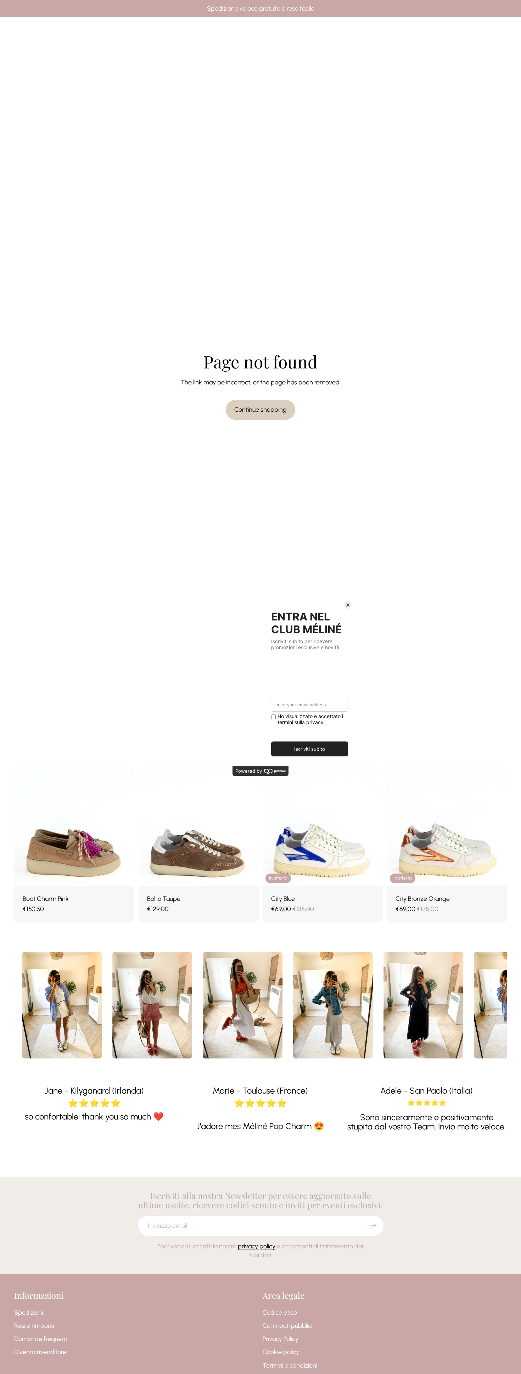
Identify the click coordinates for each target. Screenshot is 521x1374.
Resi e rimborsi (34, 1326)
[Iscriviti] (373, 1226)
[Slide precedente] (24, 826)
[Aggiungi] (371, 875)
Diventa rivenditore (40, 1352)
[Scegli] (123, 875)
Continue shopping (260, 410)
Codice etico (280, 1312)
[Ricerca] (468, 30)
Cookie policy (281, 1352)
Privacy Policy (280, 1339)
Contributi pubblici (287, 1326)
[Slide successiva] (123, 826)
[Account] (483, 30)
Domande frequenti (41, 1339)
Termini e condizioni (290, 1365)
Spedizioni (28, 1312)
